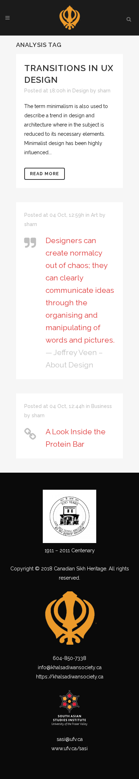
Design (80, 90)
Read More (44, 173)
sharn (104, 90)
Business (101, 406)
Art (94, 215)
